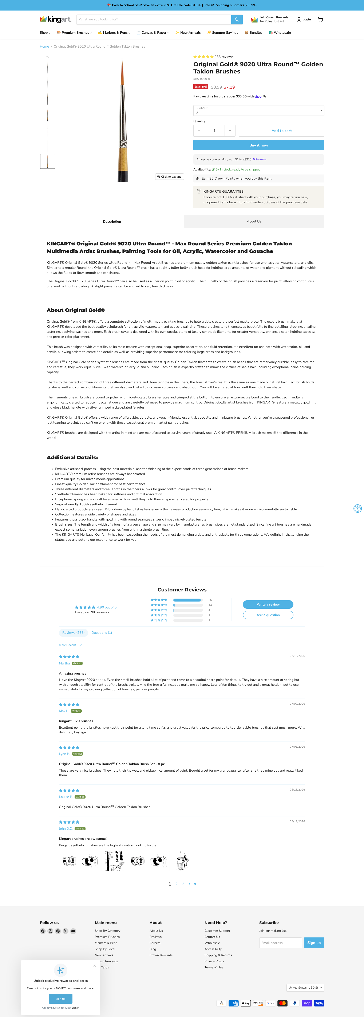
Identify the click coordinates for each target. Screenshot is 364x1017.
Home (44, 46)
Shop (44, 32)
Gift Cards (102, 967)
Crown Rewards (106, 961)
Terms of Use (214, 967)
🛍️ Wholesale (280, 32)
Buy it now (258, 145)
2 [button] (176, 884)
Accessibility (213, 949)
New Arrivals (104, 955)
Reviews (156, 937)
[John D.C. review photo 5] (160, 861)
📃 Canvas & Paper (151, 32)
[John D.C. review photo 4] (137, 861)
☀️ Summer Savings (222, 32)
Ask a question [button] (268, 615)
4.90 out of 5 (107, 607)
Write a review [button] (268, 604)
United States (303, 988)
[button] (305, 19)
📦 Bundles (253, 32)
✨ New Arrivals (188, 32)
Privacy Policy (214, 961)
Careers (155, 943)
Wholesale (212, 943)
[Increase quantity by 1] (230, 131)
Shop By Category (107, 931)
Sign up (314, 942)
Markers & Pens (106, 943)
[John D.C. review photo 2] (92, 861)
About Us (254, 221)
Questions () (101, 632)
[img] (69, 657)
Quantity (199, 121)
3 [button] (183, 884)
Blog (153, 949)
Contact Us (212, 937)
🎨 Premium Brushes (73, 32)
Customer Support (217, 931)
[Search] (237, 19)
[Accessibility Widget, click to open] (357, 508)
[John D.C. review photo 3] (114, 861)
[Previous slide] (47, 56)
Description (112, 221)
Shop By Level (105, 949)
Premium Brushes (107, 937)
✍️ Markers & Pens (113, 32)
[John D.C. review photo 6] (183, 861)
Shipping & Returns (218, 955)
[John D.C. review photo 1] (69, 861)
